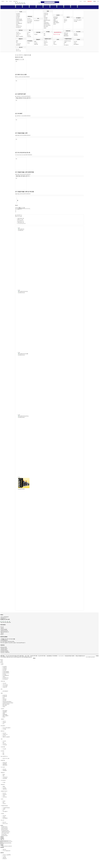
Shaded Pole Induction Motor (47, 23)
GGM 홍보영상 (4, 640)
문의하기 (2, 634)
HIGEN (54, 19)
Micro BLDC (46, 26)
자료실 (75, 42)
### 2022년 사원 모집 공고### (7, 641)
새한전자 (65, 20)
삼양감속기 (46, 42)
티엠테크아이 (18, 33)
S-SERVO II (18, 15)
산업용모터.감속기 (48, 38)
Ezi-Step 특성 (18, 27)
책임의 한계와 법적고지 (4, 631)
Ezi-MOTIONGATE (19, 20)
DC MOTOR (46, 14)
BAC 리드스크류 (21, 74)
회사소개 (20, 47)
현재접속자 (5, 858)
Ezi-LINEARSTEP (19, 23)
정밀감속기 (21, 38)
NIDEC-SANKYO (56, 22)
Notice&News (76, 44)
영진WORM (5, 778)
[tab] (49, 664)
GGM (48, 11)
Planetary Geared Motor (47, 21)
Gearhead (45, 17)
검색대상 (16, 207)
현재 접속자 (3, 647)
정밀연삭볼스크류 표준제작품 (24, 172)
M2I (44, 33)
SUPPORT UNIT (20, 94)
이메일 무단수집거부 (4, 630)
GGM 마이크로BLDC (19, 36)
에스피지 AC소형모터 (77, 19)
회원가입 (4, 849)
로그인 (81, 1)
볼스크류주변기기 (18, 96)
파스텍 (21, 11)
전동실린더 (38, 39)
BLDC (45, 16)
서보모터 (45, 3)
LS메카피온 (30, 16)
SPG (17, 42)
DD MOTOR (68, 30)
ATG (38, 18)
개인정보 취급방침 (3, 629)
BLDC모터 (54, 3)
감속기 (51, 3)
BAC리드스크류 (18, 76)
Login (2, 844)
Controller (45, 18)
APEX (17, 40)
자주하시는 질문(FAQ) (7, 854)
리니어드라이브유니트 (19, 154)
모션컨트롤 (38, 32)
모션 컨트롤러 (29, 21)
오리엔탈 (75, 21)
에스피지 (17, 35)
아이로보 (28, 32)
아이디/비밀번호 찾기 (6, 850)
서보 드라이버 (29, 19)
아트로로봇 (29, 36)
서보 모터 (28, 18)
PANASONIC (55, 21)
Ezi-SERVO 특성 (19, 26)
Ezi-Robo (4, 674)
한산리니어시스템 (56, 34)
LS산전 (54, 41)
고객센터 (78, 39)
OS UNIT (18, 113)
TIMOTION (36, 44)
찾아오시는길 (18, 50)
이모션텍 (35, 34)
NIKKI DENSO (66, 35)
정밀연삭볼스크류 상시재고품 (24, 191)
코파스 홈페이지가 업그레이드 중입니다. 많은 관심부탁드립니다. (12, 642)
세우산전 (17, 32)
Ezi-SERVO (18, 13)
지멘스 (45, 43)
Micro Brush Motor (47, 25)
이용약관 (2, 628)
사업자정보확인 (61, 655)
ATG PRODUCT (36, 20)
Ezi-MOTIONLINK (19, 19)
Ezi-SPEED (18, 16)
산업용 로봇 (29, 22)
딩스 (3, 723)
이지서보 (48, 3)
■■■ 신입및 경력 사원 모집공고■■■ (7, 638)
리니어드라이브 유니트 (22, 152)
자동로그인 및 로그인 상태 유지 (7, 846)
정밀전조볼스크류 (21, 133)
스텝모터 (68, 17)
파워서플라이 (5, 811)
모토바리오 (5, 796)
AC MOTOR (46, 13)
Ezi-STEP (17, 17)
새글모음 (4, 857)
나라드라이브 (18, 43)
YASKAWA (55, 18)
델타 (28, 33)
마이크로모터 (29, 40)
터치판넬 (47, 31)
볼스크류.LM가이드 (57, 32)
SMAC (35, 41)
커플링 (65, 42)
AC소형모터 (78, 17)
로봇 (30, 30)
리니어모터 (78, 31)
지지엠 (28, 42)
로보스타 (28, 35)
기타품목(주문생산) (68, 38)
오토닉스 (65, 19)
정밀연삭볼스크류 (18, 174)
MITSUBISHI (55, 17)
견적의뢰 (75, 41)
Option (17, 24)
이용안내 (2, 633)
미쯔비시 (55, 44)
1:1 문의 (4, 856)
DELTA (54, 24)
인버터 (58, 39)
